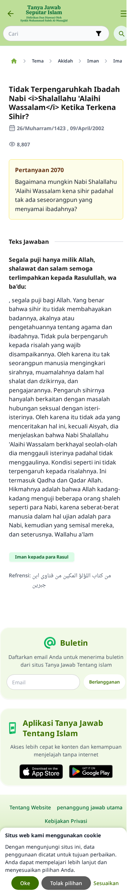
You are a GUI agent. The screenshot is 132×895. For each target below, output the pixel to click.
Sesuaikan (106, 883)
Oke (25, 883)
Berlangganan (104, 682)
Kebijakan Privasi (66, 820)
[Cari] (121, 33)
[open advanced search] (99, 33)
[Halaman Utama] (14, 61)
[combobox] (51, 34)
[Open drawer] (124, 13)
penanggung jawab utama (89, 807)
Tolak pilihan (66, 883)
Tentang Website (30, 807)
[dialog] (63, 861)
